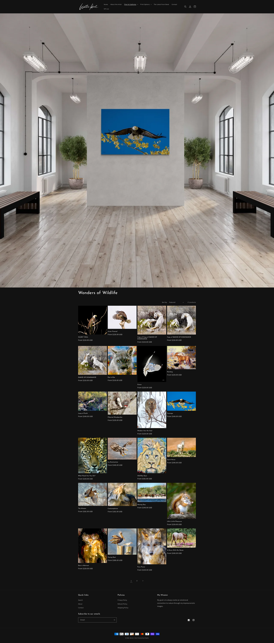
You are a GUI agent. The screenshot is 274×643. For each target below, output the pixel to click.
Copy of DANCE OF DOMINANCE (179, 337)
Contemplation (113, 508)
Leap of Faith (83, 413)
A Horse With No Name (175, 550)
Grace (139, 384)
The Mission (82, 508)
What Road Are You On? (86, 475)
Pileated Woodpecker (115, 417)
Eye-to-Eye (111, 377)
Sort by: (164, 302)
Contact (81, 608)
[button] (131, 4)
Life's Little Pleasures (174, 521)
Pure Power (141, 567)
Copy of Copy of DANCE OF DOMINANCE (147, 338)
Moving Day (141, 504)
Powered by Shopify (143, 638)
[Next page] (142, 580)
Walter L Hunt (133, 638)
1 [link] (131, 581)
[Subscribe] (114, 619)
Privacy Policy (122, 600)
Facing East (112, 557)
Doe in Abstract (83, 565)
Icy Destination (113, 462)
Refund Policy (122, 604)
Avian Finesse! (112, 331)
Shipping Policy (123, 608)
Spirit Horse (171, 459)
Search (80, 600)
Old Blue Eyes (142, 475)
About (80, 604)
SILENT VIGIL (83, 337)
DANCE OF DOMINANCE (87, 377)
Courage (170, 413)
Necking (170, 372)
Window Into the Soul (144, 430)
